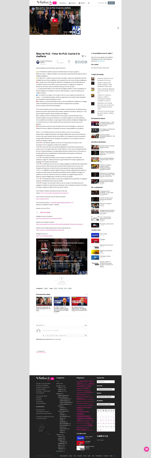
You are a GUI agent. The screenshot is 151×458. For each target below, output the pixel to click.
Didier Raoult (81, 395)
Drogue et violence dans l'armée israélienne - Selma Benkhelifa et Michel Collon (105, 84)
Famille (61, 420)
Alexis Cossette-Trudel (85, 384)
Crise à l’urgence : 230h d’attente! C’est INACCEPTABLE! (107, 129)
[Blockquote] (57, 336)
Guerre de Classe (84, 401)
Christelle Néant (81, 392)
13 (108, 420)
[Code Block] (59, 336)
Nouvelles (79, 456)
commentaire (100, 61)
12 (106, 420)
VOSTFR (79, 427)
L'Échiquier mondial (81, 405)
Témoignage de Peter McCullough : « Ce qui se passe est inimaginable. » (106, 193)
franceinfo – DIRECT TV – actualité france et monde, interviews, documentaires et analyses (106, 264)
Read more (74, 266)
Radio (59, 445)
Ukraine (82, 425)
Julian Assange (89, 403)
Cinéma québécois (64, 404)
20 (108, 423)
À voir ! (58, 383)
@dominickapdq (45, 212)
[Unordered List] (54, 336)
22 (113, 423)
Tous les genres (62, 411)
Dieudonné (88, 394)
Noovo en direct (103, 233)
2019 (78, 381)
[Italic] (46, 336)
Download (106, 456)
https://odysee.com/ (41, 230)
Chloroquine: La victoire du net (106, 224)
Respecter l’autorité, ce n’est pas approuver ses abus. (43, 308)
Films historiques (64, 425)
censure (80, 390)
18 (103, 423)
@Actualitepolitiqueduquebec (55, 230)
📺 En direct (72, 3)
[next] (87, 294)
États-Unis (89, 430)
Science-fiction (63, 429)
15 (113, 420)
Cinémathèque (99, 456)
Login (85, 325)
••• (57, 381)
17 (100, 423)
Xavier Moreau (86, 427)
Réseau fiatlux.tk (64, 456)
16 (98, 423)
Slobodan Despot (81, 423)
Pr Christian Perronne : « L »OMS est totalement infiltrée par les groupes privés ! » (107, 124)
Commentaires (60, 61)
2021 (86, 381)
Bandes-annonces (62, 395)
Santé (59, 447)
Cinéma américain (64, 399)
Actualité (58, 386)
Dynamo (62, 407)
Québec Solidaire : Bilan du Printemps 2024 (66, 261)
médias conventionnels (83, 410)
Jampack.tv (62, 409)
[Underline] (48, 336)
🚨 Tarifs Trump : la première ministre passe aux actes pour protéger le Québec (61, 309)
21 (111, 423)
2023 (65, 288)
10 (100, 420)
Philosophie (61, 443)
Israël (90, 401)
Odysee (80, 418)
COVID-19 (89, 392)
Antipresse (80, 388)
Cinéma (58, 393)
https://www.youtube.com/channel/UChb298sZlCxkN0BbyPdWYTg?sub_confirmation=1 (60, 224)
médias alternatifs (84, 407)
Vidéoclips (62, 441)
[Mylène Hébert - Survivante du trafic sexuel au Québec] (44, 253)
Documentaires (64, 416)
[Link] (61, 336)
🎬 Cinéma (82, 3)
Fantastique (63, 422)
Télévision (60, 448)
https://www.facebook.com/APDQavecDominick (49, 218)
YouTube (60, 288)
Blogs (70, 456)
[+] (65, 335)
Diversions (63, 3)
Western (62, 432)
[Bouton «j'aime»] (83, 56)
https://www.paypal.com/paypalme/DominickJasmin (54, 193)
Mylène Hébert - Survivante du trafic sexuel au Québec (71, 243)
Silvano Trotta (90, 421)
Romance (62, 427)
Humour (60, 438)
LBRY (87, 405)
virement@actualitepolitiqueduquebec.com (61, 202)
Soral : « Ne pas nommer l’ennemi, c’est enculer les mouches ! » (105, 218)
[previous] (85, 294)
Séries (59, 406)
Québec (46, 288)
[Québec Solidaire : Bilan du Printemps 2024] (44, 271)
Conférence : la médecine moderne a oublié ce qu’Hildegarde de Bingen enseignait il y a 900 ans (105, 167)
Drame (61, 418)
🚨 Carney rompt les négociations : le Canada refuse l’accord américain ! (79, 308)
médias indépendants (84, 414)
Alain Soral (85, 384)
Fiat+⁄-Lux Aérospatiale (47, 456)
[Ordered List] (52, 336)
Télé (93, 456)
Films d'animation (64, 423)
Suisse (87, 423)
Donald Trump (82, 397)
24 (100, 426)
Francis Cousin (87, 399)
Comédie (62, 414)
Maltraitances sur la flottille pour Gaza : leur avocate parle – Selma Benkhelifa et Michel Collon (107, 175)
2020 (81, 381)
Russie (83, 421)
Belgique (86, 388)
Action (61, 413)
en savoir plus (57, 339)
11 (103, 420)
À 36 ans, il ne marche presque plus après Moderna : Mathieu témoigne (106, 113)
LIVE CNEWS (102, 239)
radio (79, 420)
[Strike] (50, 336)
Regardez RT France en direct (106, 245)
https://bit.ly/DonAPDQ (42, 199)
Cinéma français (64, 400)
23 (98, 426)
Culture (58, 434)
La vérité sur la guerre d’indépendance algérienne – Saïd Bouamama (107, 136)
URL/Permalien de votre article (44, 341)
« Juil (98, 432)
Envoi (112, 3)
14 (111, 420)
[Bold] (43, 336)
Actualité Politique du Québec (46, 61)
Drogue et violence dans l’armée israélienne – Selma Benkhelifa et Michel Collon (107, 153)
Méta (111, 456)
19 (106, 423)
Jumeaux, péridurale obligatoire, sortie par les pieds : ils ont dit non (106, 90)
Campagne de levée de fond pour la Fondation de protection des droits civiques (107, 212)
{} (63, 335)
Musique (60, 440)
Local (74, 456)
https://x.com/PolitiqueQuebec (44, 236)
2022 (91, 381)
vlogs (55, 288)
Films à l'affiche (62, 397)
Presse (84, 456)
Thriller (61, 430)
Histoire (60, 436)
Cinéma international (65, 402)
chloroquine (87, 390)
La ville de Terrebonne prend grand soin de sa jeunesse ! (106, 198)
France (60, 387)
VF (86, 425)
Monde (60, 389)
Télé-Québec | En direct (105, 256)
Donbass (90, 397)
